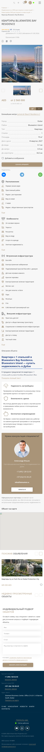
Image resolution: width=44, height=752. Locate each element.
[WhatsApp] (40, 174)
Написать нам (22, 720)
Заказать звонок (11, 680)
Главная (4, 8)
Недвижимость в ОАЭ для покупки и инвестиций (17, 10)
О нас (4, 706)
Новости (23, 706)
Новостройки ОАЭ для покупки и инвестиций (16, 12)
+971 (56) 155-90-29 (12, 686)
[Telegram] (22, 174)
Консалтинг (13, 706)
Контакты (6, 709)
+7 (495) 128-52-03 (11, 677)
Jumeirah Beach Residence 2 (28, 114)
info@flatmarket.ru (22, 482)
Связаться (22, 489)
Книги (31, 706)
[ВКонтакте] (4, 174)
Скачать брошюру (22, 164)
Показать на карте (12, 700)
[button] (40, 90)
